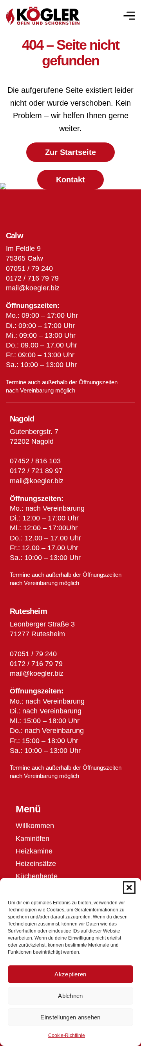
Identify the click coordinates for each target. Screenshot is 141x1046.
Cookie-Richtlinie (66, 1035)
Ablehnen (70, 995)
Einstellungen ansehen (70, 1017)
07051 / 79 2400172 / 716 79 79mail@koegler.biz (36, 663)
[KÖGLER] (43, 16)
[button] (129, 887)
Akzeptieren (70, 974)
